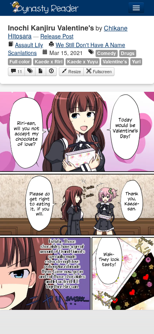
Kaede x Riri (48, 61)
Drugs (128, 53)
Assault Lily (29, 45)
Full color (19, 61)
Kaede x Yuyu (82, 61)
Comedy (106, 53)
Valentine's (115, 61)
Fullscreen (102, 71)
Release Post (56, 36)
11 (19, 71)
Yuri (136, 61)
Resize (74, 71)
